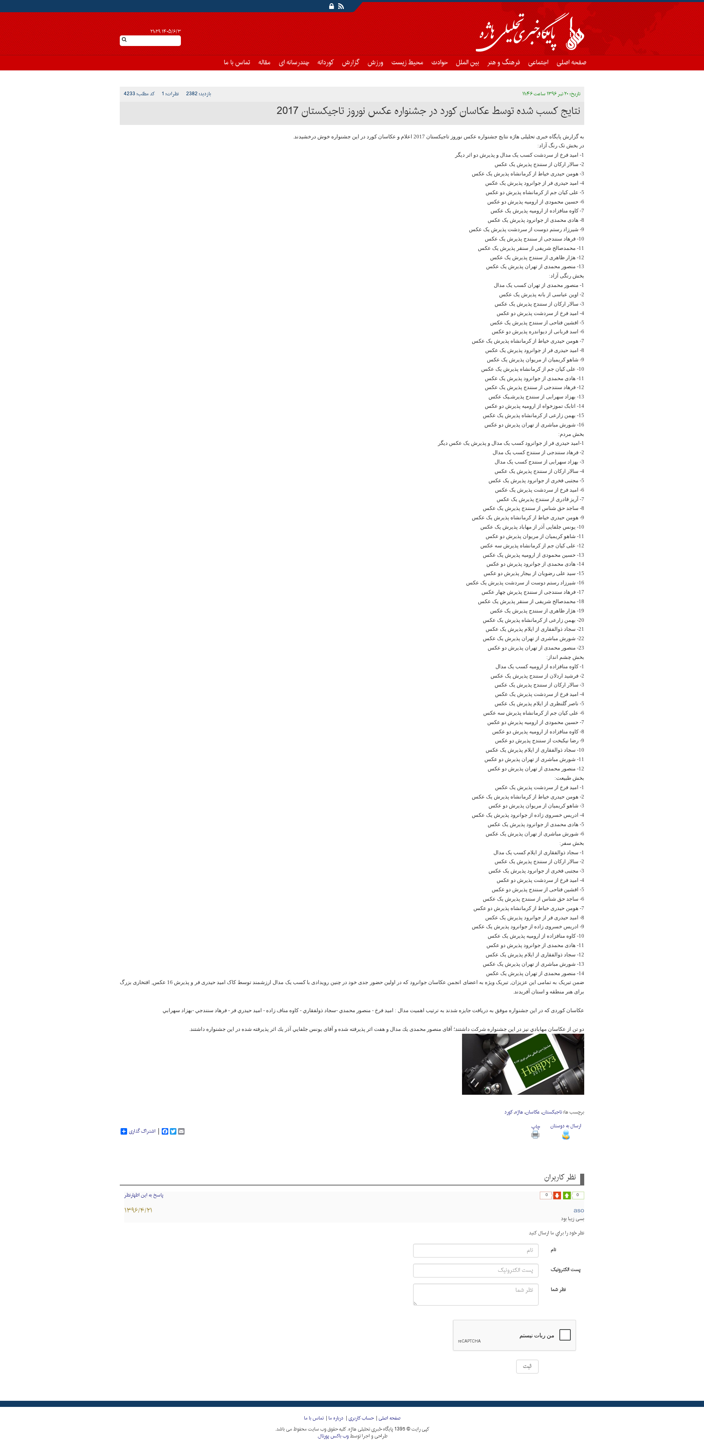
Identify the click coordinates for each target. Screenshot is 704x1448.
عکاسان (533, 1112)
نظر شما (558, 1289)
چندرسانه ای (294, 62)
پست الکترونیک (566, 1269)
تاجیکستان (552, 1112)
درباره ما (335, 1418)
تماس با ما (237, 62)
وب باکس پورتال (333, 1436)
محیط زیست (407, 62)
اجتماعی (538, 62)
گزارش (350, 62)
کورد (508, 1112)
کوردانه (325, 62)
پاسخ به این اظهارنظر (143, 1195)
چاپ (535, 1127)
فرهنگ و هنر (503, 62)
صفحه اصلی (571, 62)
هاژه (519, 1112)
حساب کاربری (361, 1418)
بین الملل (467, 62)
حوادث (439, 62)
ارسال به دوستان (565, 1126)
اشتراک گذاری (142, 1131)
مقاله (264, 62)
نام (553, 1249)
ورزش (375, 62)
